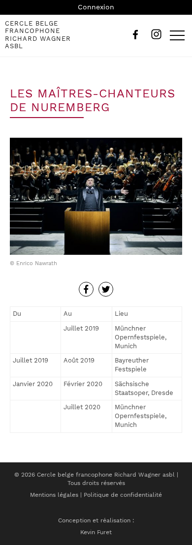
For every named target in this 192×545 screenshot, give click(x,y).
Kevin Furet (96, 532)
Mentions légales (54, 494)
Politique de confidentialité (123, 494)
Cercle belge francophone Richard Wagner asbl (38, 35)
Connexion (96, 7)
